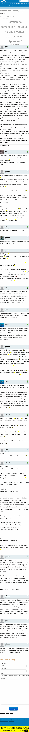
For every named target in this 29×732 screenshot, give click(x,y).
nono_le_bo (7, 171)
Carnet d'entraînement (22, 3)
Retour (7, 713)
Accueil (3, 3)
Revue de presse (4, 721)
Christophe (7, 237)
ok (26, 730)
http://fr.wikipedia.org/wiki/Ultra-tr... (9, 540)
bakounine (7, 324)
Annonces (16, 5)
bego (6, 151)
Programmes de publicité (17, 719)
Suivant (11, 713)
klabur (4, 18)
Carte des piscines (11, 3)
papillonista (7, 556)
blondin (6, 309)
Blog (11, 5)
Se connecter (24, 1)
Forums (7, 5)
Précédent (2, 713)
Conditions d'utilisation (5, 719)
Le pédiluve (15, 10)
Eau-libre (23, 5)
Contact (25, 719)
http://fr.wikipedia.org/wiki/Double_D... (10, 491)
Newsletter (11, 721)
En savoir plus (20, 730)
